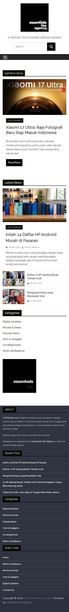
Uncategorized (14, 227)
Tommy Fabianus (32, 247)
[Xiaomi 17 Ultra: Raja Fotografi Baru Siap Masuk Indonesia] (34, 97)
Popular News (11, 333)
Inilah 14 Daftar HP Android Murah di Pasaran (31, 237)
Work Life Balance (13, 350)
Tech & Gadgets (14, 120)
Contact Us (8, 590)
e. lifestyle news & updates (37, 598)
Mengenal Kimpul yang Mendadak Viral (40, 294)
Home (6, 557)
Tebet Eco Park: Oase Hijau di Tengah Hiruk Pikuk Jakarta (31, 492)
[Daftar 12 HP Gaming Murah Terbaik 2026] (13, 279)
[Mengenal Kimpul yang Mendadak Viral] (13, 297)
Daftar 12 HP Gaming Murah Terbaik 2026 (42, 277)
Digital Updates (12, 321)
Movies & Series (12, 327)
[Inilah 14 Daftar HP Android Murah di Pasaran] (34, 205)
